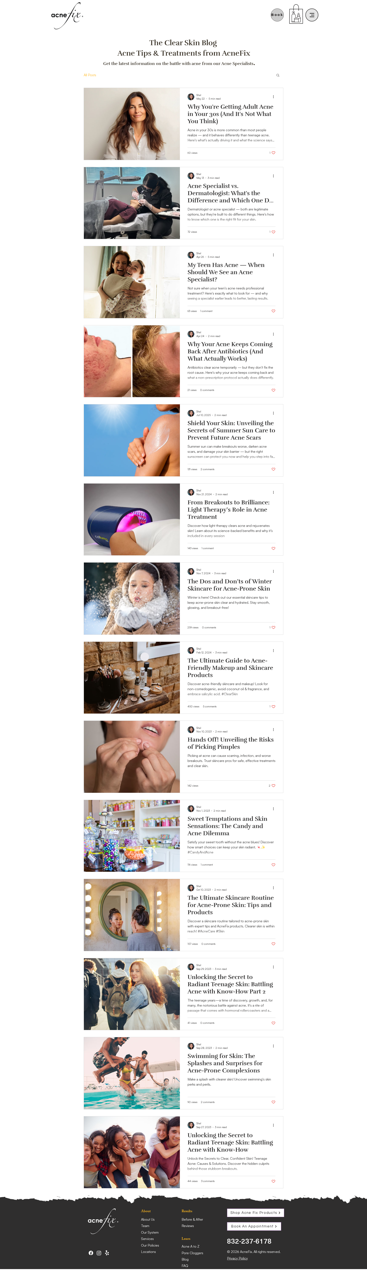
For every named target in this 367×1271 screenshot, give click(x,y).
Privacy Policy (237, 1258)
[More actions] (274, 96)
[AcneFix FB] (91, 1253)
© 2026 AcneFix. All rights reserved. (254, 1252)
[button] (278, 75)
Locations (148, 1252)
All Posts (90, 75)
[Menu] (311, 14)
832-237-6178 (249, 1241)
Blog (185, 1259)
